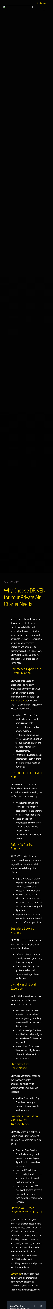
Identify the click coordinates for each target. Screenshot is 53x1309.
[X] (41, 1306)
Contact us (16, 1273)
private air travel (19, 700)
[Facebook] (35, 1306)
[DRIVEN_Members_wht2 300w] (18, 6)
